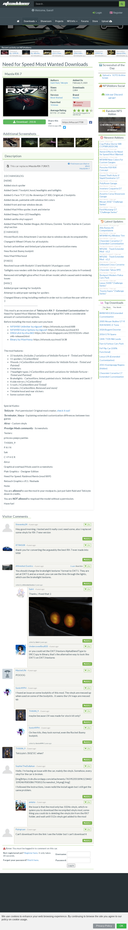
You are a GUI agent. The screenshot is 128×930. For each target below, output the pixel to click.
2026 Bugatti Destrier (110, 329)
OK (121, 926)
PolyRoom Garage (108, 183)
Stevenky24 (21, 524)
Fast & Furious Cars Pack (112, 343)
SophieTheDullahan (25, 766)
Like (88, 524)
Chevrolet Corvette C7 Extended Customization (112, 242)
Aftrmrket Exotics (24, 566)
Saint (31, 589)
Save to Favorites (78, 103)
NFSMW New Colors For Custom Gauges (111, 161)
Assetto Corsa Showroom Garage (112, 195)
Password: (61, 860)
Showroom (46, 21)
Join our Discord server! (114, 96)
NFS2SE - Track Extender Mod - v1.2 (112, 250)
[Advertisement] (112, 432)
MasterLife (21, 670)
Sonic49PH (21, 688)
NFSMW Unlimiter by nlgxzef (26, 326)
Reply (88, 539)
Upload (105, 21)
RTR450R (20, 545)
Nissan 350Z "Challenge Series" (111, 203)
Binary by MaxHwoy (21, 339)
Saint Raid (54, 83)
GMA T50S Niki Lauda (110, 339)
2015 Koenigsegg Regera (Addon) (112, 366)
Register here (31, 853)
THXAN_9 (34, 711)
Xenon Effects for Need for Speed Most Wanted (111, 153)
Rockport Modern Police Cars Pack (111, 276)
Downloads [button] (29, 21)
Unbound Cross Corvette (112, 264)
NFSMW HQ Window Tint (112, 235)
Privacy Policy (104, 926)
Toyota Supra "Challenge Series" (112, 292)
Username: (60, 854)
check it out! (63, 410)
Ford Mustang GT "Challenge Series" (109, 210)
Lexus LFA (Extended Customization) (110, 358)
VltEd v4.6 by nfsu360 (22, 332)
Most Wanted (56, 98)
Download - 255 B (26, 121)
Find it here (32, 860)
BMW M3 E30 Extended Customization (111, 315)
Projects (59, 21)
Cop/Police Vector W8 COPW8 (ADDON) (110, 145)
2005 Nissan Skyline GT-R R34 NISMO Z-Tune (112, 323)
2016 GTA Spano (108, 334)
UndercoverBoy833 (38, 646)
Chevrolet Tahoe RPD (110, 270)
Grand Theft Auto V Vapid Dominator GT (110, 176)
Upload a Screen (106, 76)
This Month (117, 307)
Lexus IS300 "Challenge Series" (111, 284)
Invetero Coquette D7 (111, 188)
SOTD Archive (118, 75)
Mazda (76, 98)
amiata (32, 802)
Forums (85, 21)
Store (95, 21)
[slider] (83, 110)
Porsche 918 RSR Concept (108, 168)
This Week (107, 307)
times (54, 105)
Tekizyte (64, 83)
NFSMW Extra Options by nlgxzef (28, 329)
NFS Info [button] (71, 21)
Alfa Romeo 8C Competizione (107, 229)
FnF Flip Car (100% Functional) (108, 350)
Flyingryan (20, 829)
